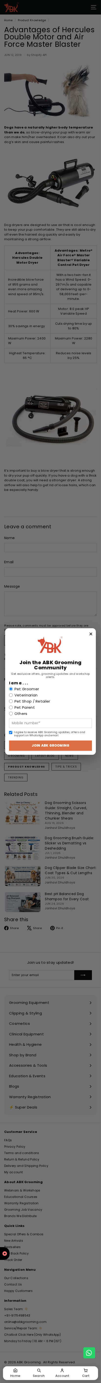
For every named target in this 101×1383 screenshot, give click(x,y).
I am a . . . (18, 683)
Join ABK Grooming (50, 745)
